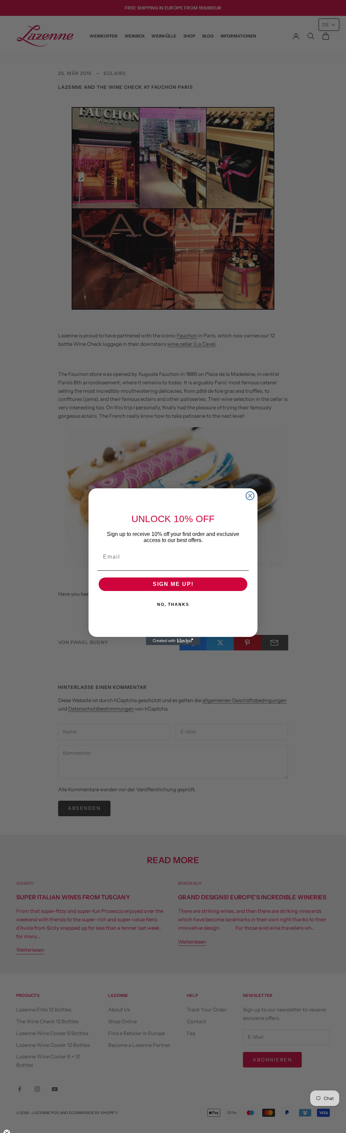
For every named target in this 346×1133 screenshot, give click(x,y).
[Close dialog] (250, 496)
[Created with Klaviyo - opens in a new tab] (173, 641)
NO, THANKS (173, 604)
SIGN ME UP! (173, 584)
